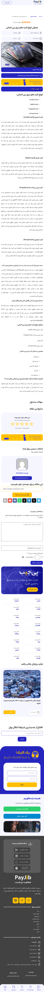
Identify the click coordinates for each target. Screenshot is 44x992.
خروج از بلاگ (36, 916)
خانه (5, 990)
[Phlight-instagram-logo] (28, 900)
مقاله (38, 932)
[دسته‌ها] (39, 986)
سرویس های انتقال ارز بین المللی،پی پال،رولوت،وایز (28, 75)
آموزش (37, 924)
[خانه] (5, 986)
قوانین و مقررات (36, 914)
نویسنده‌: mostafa (22, 473)
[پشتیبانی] (13, 986)
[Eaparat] (16, 900)
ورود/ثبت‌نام (30, 990)
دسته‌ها (39, 990)
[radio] (12, 424)
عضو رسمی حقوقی (13, 973)
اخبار (38, 926)
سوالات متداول (36, 921)
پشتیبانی (13, 990)
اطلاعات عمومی (33, 16)
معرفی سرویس (36, 929)
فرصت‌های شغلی (36, 919)
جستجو (22, 990)
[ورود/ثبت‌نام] (30, 986)
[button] (41, 89)
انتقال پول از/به (37, 599)
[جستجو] (22, 986)
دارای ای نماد (31, 972)
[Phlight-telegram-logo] (22, 900)
